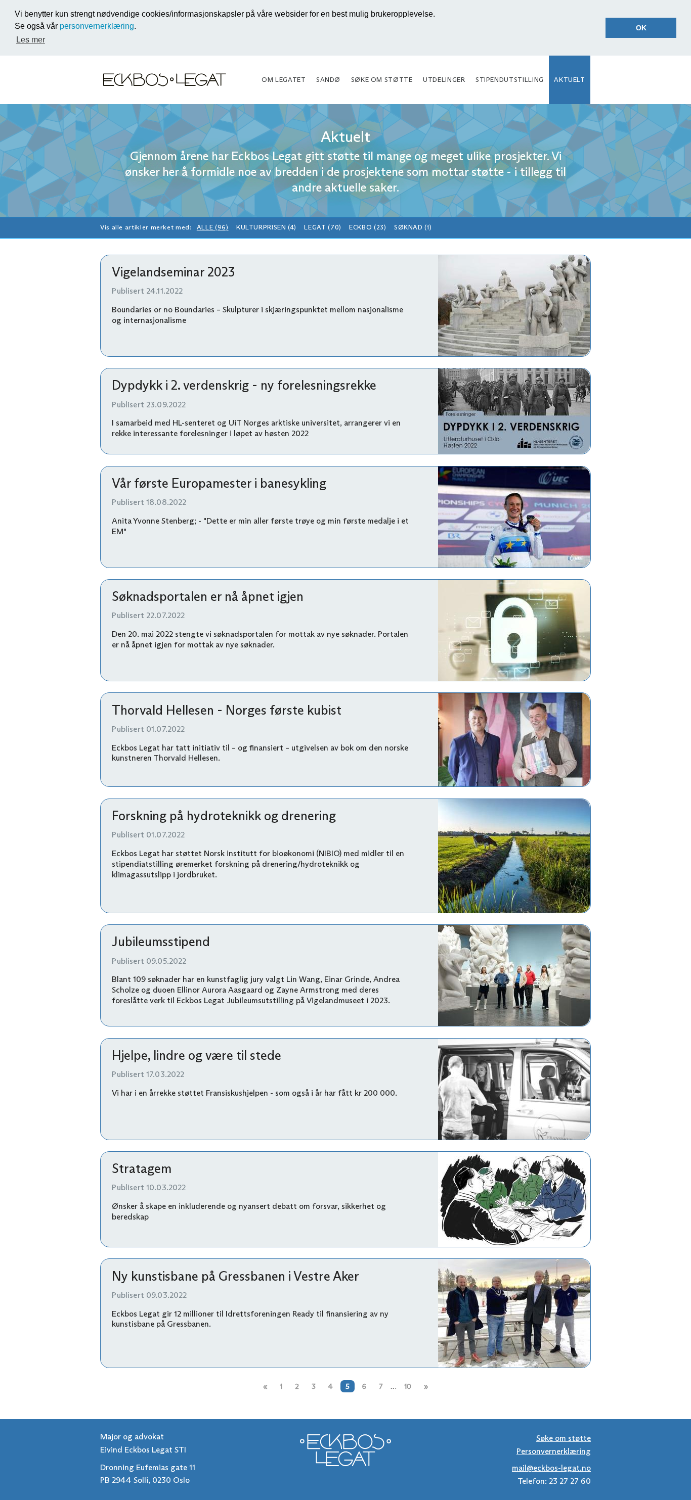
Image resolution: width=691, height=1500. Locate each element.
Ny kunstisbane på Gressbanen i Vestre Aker (235, 1276)
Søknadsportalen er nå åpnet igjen (208, 596)
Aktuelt (569, 79)
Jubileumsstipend (161, 941)
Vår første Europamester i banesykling (219, 483)
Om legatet (284, 79)
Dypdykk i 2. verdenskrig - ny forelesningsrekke (244, 385)
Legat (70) (322, 227)
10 (407, 1386)
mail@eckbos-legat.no (551, 1468)
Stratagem (141, 1168)
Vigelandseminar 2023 (173, 272)
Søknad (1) (412, 227)
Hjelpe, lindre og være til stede (196, 1055)
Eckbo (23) (367, 227)
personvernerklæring (97, 26)
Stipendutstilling (510, 79)
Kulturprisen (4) (266, 227)
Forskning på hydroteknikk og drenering (224, 816)
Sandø (328, 79)
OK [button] (641, 28)
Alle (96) (213, 227)
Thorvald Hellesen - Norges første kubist (226, 710)
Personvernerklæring (553, 1451)
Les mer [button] (30, 39)
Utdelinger (444, 79)
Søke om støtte (382, 79)
